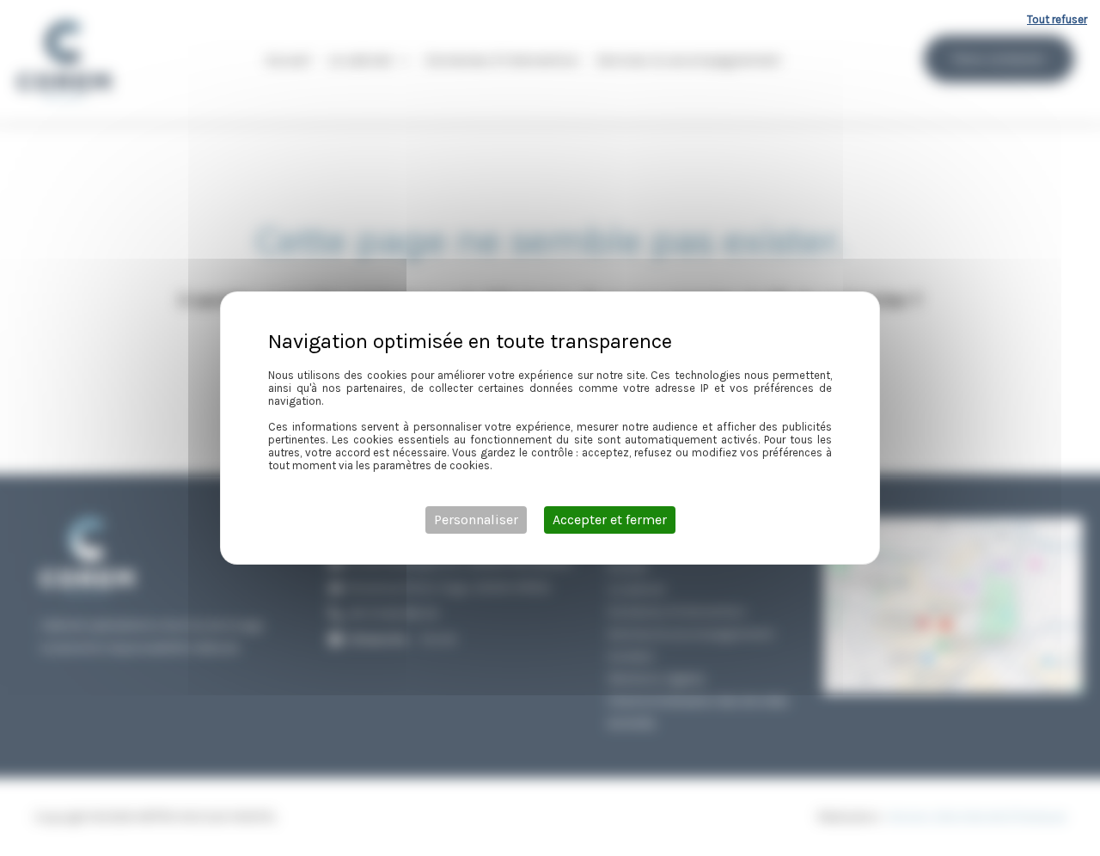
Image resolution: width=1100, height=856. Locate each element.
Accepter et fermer (610, 519)
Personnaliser (476, 519)
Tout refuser (1057, 19)
